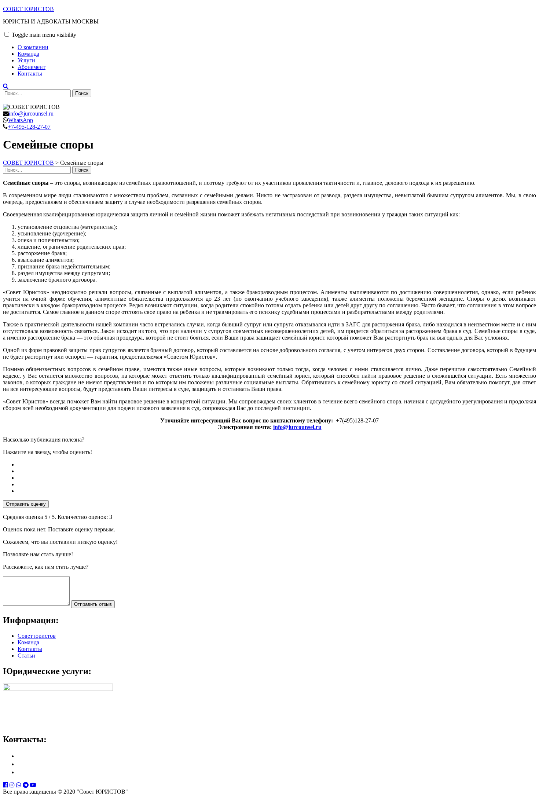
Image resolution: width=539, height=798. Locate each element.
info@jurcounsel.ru (31, 113)
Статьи (26, 655)
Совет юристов (37, 636)
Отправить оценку (26, 504)
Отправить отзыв (93, 604)
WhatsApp (20, 120)
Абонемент (31, 67)
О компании (33, 47)
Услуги (26, 60)
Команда (28, 54)
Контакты (30, 73)
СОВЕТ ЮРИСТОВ (28, 9)
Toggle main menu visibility (44, 35)
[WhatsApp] (18, 785)
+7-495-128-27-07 (29, 127)
